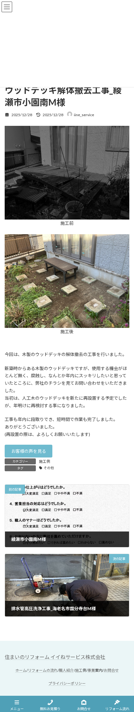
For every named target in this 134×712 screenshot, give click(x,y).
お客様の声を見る (28, 451)
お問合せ (111, 670)
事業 (91, 670)
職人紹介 (66, 670)
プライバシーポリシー (67, 683)
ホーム (20, 670)
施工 (79, 670)
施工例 (44, 461)
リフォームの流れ (43, 670)
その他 (49, 468)
